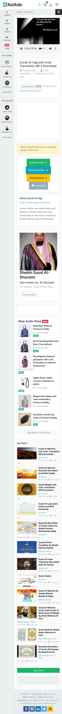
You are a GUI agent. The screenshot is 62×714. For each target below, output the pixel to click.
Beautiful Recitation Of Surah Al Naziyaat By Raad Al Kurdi (48, 649)
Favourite (39, 185)
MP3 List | (45, 700)
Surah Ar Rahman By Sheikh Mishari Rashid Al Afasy (48, 593)
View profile (29, 294)
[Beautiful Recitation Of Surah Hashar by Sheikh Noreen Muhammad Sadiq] (27, 527)
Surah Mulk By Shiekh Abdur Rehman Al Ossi (49, 632)
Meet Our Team (46, 697)
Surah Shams (44, 576)
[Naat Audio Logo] (15, 4)
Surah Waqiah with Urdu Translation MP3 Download (47, 487)
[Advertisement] (38, 120)
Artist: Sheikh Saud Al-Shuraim (35, 202)
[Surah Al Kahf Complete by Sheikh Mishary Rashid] (27, 547)
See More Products (38, 432)
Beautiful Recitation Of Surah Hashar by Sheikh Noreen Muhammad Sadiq (48, 527)
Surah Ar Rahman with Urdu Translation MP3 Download (49, 451)
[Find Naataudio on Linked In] (38, 709)
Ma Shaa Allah (38, 170)
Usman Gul (7, 77)
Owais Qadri (7, 111)
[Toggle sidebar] (57, 4)
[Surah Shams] (27, 580)
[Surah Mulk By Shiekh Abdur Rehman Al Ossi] (27, 634)
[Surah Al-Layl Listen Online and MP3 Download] (27, 508)
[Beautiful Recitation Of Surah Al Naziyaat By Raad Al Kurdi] (27, 651)
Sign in (50, 5)
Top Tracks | (54, 700)
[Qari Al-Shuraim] (38, 251)
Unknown (42, 534)
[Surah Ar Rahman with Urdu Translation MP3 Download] (27, 453)
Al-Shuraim (43, 457)
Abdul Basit (43, 568)
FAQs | (47, 703)
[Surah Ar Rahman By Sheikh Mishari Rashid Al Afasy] (27, 595)
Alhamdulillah (38, 177)
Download (31, 86)
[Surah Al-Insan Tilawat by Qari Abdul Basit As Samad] (27, 563)
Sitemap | (37, 700)
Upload (39, 4)
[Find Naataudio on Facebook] (26, 709)
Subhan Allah (38, 162)
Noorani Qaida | (26, 703)
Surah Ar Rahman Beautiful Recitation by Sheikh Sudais (48, 470)
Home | (30, 700)
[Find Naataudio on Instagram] (32, 709)
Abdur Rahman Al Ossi (26, 622)
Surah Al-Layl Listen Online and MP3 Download (48, 506)
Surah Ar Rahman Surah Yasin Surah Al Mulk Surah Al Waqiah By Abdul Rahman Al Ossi (48, 613)
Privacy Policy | (38, 703)
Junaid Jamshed (7, 122)
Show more (7, 92)
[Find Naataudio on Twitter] (44, 709)
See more (38, 670)
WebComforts (29, 697)
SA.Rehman (7, 87)
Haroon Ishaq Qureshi (7, 66)
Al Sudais (42, 477)
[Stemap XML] (50, 709)
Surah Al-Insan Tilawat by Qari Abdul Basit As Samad (48, 562)
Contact (53, 703)
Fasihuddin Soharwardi (7, 132)
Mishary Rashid (44, 551)
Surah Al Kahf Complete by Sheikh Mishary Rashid (48, 545)
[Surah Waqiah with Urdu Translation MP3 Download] (27, 489)
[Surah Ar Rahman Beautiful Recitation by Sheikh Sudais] (27, 472)
